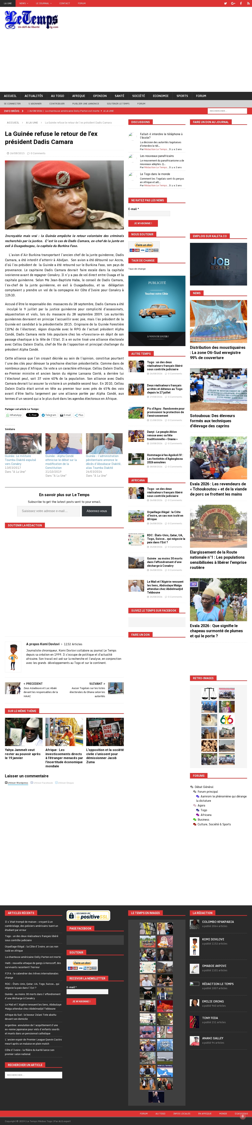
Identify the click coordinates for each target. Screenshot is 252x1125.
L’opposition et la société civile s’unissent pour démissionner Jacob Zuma (105, 756)
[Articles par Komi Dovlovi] (194, 954)
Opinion (100, 96)
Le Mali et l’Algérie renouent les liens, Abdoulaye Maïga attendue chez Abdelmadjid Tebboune (33, 1006)
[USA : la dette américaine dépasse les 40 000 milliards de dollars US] (148, 1058)
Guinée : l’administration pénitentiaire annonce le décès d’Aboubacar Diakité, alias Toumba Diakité (103, 462)
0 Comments (38, 153)
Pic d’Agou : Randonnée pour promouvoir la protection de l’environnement (166, 412)
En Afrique (204, 1113)
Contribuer (57, 103)
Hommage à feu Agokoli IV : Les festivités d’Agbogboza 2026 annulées (165, 458)
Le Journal (42, 3)
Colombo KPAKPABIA (218, 922)
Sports (182, 96)
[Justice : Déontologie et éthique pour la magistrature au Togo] (209, 694)
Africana (138, 480)
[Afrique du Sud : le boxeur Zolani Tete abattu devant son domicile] (165, 980)
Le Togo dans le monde (155, 174)
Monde (223, 1113)
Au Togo (57, 96)
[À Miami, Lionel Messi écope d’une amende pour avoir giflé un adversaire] (148, 1019)
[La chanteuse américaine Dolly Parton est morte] (165, 941)
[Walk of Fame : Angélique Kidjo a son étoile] (165, 1006)
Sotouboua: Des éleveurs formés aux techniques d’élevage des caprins (212, 420)
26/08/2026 (156, 373)
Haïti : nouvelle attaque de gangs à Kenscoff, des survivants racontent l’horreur (33, 965)
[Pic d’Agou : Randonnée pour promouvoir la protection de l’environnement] (136, 413)
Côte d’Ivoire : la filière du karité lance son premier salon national (29, 1052)
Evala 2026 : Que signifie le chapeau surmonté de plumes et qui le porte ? (216, 630)
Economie (161, 96)
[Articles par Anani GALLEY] (194, 1043)
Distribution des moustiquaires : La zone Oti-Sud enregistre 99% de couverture (218, 352)
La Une (8, 3)
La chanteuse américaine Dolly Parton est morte (33, 957)
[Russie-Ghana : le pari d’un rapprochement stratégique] (165, 1084)
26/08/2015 (17, 153)
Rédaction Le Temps (155, 149)
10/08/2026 (156, 443)
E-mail (133, 209)
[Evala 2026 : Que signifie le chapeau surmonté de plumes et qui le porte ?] (218, 599)
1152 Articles (73, 644)
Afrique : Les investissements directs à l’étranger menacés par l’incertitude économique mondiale (64, 758)
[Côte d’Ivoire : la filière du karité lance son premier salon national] (148, 1006)
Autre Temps (141, 353)
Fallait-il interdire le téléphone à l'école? (161, 136)
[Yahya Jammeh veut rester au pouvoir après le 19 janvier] (24, 732)
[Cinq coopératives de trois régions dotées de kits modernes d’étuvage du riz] (227, 733)
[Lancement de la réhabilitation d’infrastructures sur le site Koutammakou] (209, 733)
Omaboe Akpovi (214, 966)
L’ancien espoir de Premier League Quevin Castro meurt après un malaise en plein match (33, 1041)
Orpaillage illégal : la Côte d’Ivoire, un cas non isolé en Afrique (165, 515)
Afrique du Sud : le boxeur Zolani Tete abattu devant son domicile (30, 1017)
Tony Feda (210, 1018)
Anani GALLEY (212, 1038)
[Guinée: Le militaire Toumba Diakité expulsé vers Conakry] (23, 443)
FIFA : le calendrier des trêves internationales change (31, 975)
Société (138, 96)
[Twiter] (225, 3)
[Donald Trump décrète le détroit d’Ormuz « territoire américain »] (165, 1071)
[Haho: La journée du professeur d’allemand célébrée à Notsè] (227, 759)
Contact (64, 3)
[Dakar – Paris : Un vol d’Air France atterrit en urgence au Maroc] (165, 1058)
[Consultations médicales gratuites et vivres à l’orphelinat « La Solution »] (227, 694)
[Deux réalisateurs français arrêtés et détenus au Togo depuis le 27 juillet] (136, 389)
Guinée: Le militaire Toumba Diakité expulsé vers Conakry (20, 460)
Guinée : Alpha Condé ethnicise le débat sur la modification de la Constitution (61, 462)
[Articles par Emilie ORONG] (194, 1004)
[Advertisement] (126, 62)
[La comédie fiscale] (209, 759)
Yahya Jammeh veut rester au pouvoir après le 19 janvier (23, 754)
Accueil (10, 96)
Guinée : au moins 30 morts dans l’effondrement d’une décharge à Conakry (165, 562)
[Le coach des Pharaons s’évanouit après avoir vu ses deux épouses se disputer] (156, 1097)
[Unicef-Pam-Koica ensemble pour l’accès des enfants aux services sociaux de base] (209, 707)
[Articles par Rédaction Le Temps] (194, 989)
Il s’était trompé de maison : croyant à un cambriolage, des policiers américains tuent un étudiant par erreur (31, 926)
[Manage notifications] (243, 1116)
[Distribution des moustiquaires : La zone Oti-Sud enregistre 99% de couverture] (218, 321)
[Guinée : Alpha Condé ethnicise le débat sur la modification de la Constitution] (63, 443)
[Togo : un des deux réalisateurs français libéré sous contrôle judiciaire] (136, 366)
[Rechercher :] (227, 110)
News (22, 3)
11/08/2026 (156, 420)
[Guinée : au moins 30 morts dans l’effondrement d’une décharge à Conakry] (136, 562)
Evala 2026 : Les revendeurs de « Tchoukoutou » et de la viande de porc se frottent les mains (218, 489)
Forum (82, 3)
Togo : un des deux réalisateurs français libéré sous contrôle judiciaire (165, 366)
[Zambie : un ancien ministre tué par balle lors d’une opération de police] (148, 1045)
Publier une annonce (85, 103)
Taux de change (137, 269)
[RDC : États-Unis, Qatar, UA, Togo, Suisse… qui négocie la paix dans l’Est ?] (136, 539)
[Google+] (233, 3)
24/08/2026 (156, 547)
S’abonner (35, 103)
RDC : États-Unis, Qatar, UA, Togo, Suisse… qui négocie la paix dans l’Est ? (166, 539)
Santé (119, 96)
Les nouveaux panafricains (157, 156)
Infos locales (181, 1113)
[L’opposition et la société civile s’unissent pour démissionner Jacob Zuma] (105, 732)
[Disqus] (64, 841)
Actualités (34, 96)
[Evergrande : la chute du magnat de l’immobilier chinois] (148, 1071)
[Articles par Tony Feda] (194, 1026)
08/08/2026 (156, 466)
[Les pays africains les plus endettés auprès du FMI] (165, 1045)
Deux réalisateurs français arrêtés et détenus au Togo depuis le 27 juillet (165, 389)
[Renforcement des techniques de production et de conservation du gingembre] (209, 746)
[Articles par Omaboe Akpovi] (194, 971)
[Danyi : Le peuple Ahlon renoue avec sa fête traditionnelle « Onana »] (136, 436)
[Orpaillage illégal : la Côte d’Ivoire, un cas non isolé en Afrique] (136, 516)
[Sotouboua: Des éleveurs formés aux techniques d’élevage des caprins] (218, 389)
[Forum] (248, 3)
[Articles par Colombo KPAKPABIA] (194, 927)
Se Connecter (12, 103)
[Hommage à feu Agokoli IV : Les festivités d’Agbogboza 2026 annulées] (136, 459)
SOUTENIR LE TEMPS (118, 103)
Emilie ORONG (213, 1001)
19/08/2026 (156, 397)
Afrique (78, 96)
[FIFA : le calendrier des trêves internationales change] (165, 954)
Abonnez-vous (97, 511)
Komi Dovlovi (213, 939)
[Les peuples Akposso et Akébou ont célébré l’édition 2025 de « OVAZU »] (209, 720)
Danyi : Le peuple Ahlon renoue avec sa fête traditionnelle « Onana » (162, 435)
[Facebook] (240, 3)
